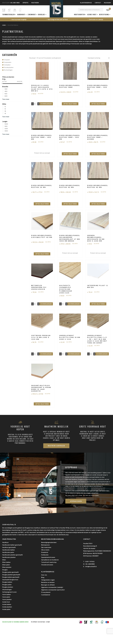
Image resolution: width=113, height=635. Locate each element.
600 (6, 96)
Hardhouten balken (8, 550)
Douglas (41, 14)
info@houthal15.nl (90, 566)
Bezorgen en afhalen (48, 585)
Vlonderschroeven (47, 565)
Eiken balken (6, 562)
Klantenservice (86, 3)
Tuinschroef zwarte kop (48, 562)
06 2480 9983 (15, 3)
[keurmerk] (96, 623)
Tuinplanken (7, 62)
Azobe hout (92, 14)
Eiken (4, 560)
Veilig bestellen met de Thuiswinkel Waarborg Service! (15, 622)
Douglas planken (7, 587)
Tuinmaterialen (8, 14)
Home (4, 25)
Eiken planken (6, 567)
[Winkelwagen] (108, 11)
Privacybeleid (45, 592)
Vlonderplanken (9, 67)
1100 (6, 126)
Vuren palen (6, 597)
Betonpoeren (45, 545)
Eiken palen (6, 565)
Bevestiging (104, 14)
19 (5, 113)
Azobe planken (7, 607)
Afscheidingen (8, 70)
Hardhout (21, 14)
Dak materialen (46, 547)
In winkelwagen (46, 104)
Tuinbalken (7, 65)
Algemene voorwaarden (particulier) (53, 590)
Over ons (44, 575)
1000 (6, 124)
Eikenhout (32, 14)
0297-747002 (88, 561)
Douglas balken (7, 582)
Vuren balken (6, 594)
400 (6, 91)
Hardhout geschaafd (9, 547)
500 (6, 94)
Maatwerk (35, 3)
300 (6, 89)
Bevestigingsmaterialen (48, 542)
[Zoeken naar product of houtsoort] (101, 9)
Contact (98, 3)
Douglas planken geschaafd (11, 575)
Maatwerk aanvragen (56, 446)
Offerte (25, 3)
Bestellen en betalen (48, 582)
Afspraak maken (76, 501)
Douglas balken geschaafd (10, 577)
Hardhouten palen (8, 552)
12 (5, 106)
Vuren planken (7, 599)
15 (5, 109)
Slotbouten (44, 555)
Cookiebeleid (45, 595)
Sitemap (48, 622)
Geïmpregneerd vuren (9, 592)
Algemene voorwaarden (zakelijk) (52, 587)
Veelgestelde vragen (48, 580)
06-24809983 (89, 564)
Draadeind (44, 552)
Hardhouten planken (9, 557)
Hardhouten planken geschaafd (12, 555)
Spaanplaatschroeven (48, 557)
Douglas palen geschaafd (10, 572)
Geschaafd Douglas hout (10, 580)
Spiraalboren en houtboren (50, 560)
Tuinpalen (7, 60)
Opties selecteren (70, 104)
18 (5, 111)
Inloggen (107, 3)
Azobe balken (6, 604)
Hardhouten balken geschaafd (12, 545)
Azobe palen (6, 609)
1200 (6, 128)
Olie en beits (45, 550)
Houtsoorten (79, 14)
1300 (6, 131)
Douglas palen (6, 584)
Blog (42, 577)
